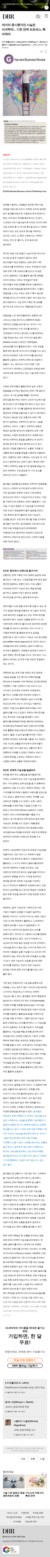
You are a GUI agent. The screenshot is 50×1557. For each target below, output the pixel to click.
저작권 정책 (38, 1513)
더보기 (41, 51)
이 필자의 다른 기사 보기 (15, 1392)
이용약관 (25, 1513)
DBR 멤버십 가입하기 (25, 1365)
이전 (23, 1459)
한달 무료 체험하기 (25, 1360)
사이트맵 (17, 1521)
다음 (42, 1459)
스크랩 (45, 51)
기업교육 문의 (31, 1521)
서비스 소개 (12, 1513)
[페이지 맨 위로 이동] (43, 1475)
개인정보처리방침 (14, 1517)
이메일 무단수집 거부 (34, 1517)
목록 (33, 1459)
